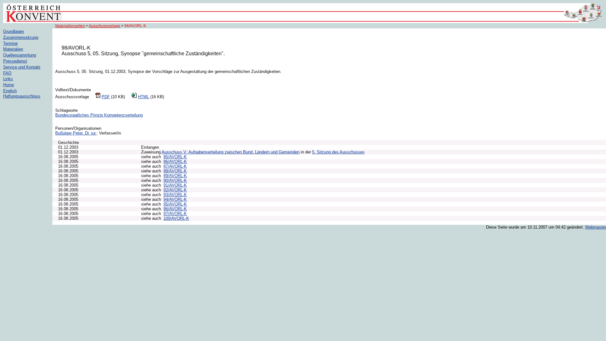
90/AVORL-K (175, 180)
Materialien (13, 49)
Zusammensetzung (20, 37)
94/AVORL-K (175, 199)
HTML (143, 96)
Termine (10, 43)
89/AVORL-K (175, 175)
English (10, 90)
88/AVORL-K (175, 171)
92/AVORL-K (175, 190)
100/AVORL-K (176, 218)
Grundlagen (13, 31)
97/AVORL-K (175, 213)
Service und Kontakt (21, 67)
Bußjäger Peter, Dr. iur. (76, 133)
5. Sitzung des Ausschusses (338, 152)
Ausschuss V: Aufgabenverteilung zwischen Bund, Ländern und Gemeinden (231, 152)
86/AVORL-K (175, 161)
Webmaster (595, 227)
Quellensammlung (19, 55)
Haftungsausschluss (21, 96)
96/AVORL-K (175, 208)
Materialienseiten (70, 26)
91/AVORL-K (175, 185)
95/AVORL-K (175, 204)
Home (8, 84)
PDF (106, 96)
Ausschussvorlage (104, 26)
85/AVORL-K (175, 156)
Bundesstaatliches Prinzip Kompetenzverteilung (99, 115)
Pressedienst (15, 61)
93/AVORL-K (175, 194)
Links (8, 78)
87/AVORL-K (175, 166)
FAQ (7, 73)
